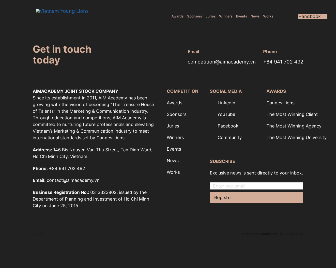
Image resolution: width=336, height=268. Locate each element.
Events (241, 16)
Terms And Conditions (259, 234)
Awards (177, 16)
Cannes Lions (280, 102)
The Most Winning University (296, 137)
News (255, 16)
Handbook (309, 16)
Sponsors (194, 16)
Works (268, 16)
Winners (225, 16)
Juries (210, 16)
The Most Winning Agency (293, 125)
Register (223, 197)
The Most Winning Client (292, 114)
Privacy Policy (291, 234)
